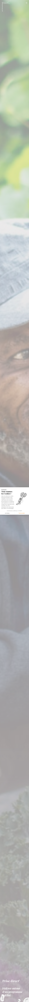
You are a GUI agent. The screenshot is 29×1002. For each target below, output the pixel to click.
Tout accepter (22, 513)
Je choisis (7, 513)
